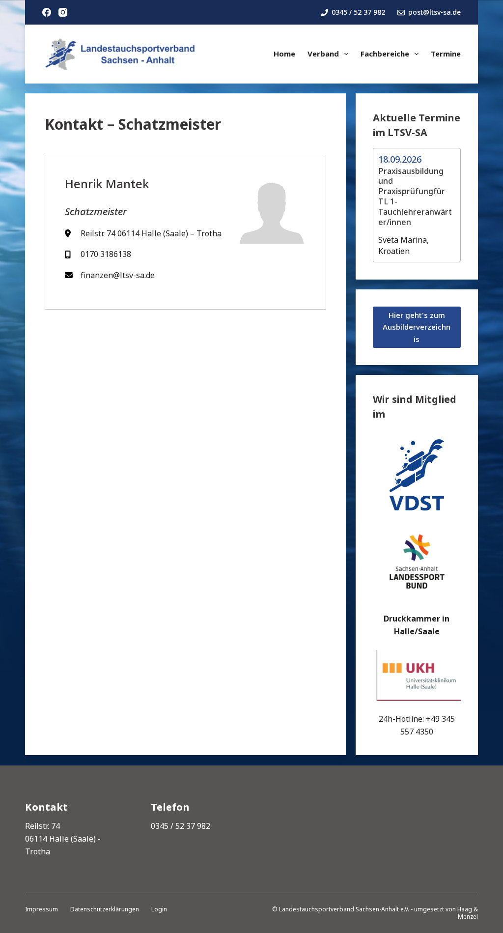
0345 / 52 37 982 (358, 12)
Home (284, 53)
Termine (446, 53)
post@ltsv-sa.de (434, 12)
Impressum (41, 909)
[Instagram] (62, 12)
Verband (323, 53)
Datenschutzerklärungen (104, 909)
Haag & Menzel (467, 913)
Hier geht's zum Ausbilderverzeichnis (416, 327)
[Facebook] (46, 12)
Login (159, 909)
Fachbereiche (385, 53)
